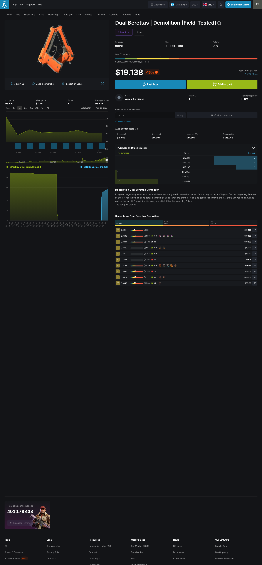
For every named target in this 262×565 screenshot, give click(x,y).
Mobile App (221, 546)
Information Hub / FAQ (100, 546)
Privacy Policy (54, 552)
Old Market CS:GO (140, 546)
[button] (9, 14)
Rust (133, 558)
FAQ (40, 4)
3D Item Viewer (12, 558)
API (6, 546)
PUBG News (179, 558)
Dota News (178, 552)
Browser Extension (224, 558)
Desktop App (221, 552)
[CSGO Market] (4, 4)
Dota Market (137, 552)
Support (30, 4)
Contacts (51, 558)
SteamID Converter (14, 552)
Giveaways (94, 558)
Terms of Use (53, 546)
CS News (177, 546)
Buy (15, 4)
